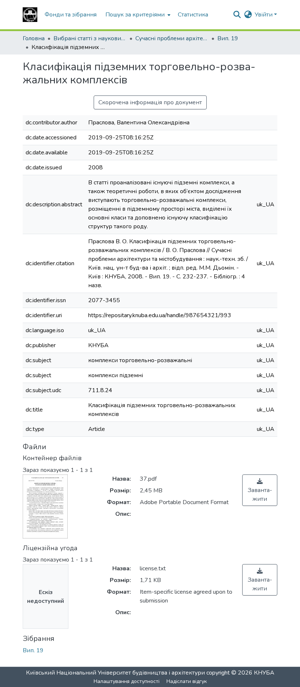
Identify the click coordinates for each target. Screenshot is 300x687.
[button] (30, 14)
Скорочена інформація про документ (150, 102)
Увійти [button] (264, 15)
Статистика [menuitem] (193, 15)
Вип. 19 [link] (227, 38)
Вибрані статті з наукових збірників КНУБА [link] (90, 38)
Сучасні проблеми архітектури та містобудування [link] (172, 38)
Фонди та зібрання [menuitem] (71, 15)
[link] (259, 490)
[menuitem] (137, 14)
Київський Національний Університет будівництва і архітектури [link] (115, 673)
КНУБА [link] (264, 673)
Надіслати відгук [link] (186, 681)
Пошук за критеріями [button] (135, 15)
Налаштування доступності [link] (127, 681)
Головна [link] (34, 38)
